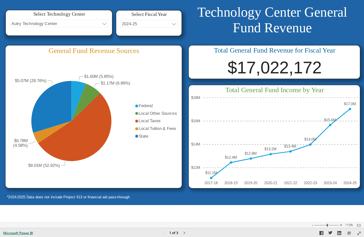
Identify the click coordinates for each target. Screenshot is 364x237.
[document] (272, 24)
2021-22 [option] (290, 183)
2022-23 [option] (310, 183)
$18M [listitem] (195, 97)
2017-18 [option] (211, 183)
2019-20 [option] (250, 183)
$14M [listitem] (195, 144)
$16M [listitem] (195, 121)
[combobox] (59, 23)
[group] (272, 24)
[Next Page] (184, 233)
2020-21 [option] (270, 183)
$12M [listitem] (195, 167)
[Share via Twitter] (330, 234)
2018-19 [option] (230, 183)
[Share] (349, 233)
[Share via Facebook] (321, 234)
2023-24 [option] (330, 183)
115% (349, 225)
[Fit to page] (358, 225)
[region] (182, 102)
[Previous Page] (163, 233)
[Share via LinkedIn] (339, 234)
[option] (78, 101)
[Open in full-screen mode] (359, 233)
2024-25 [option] (350, 183)
